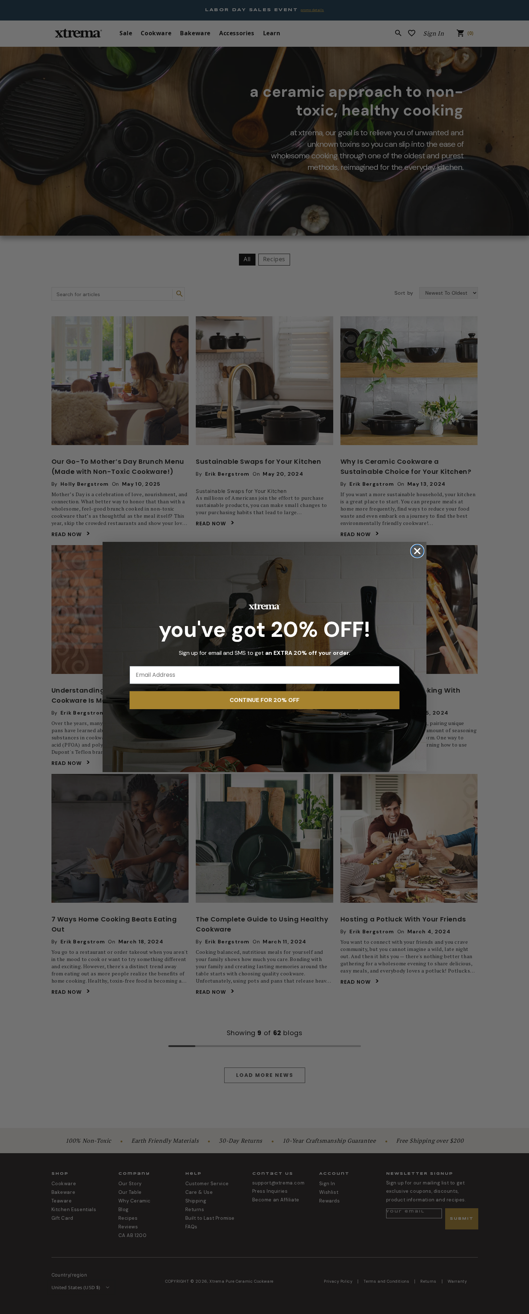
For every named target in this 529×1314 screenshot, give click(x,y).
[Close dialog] (417, 551)
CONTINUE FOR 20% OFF (264, 700)
